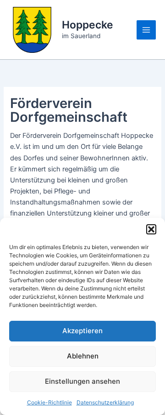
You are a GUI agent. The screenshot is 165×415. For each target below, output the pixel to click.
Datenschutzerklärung (105, 402)
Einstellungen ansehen (82, 381)
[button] (151, 229)
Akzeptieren (82, 330)
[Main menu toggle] (146, 30)
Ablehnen (83, 356)
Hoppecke (87, 24)
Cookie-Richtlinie (49, 402)
